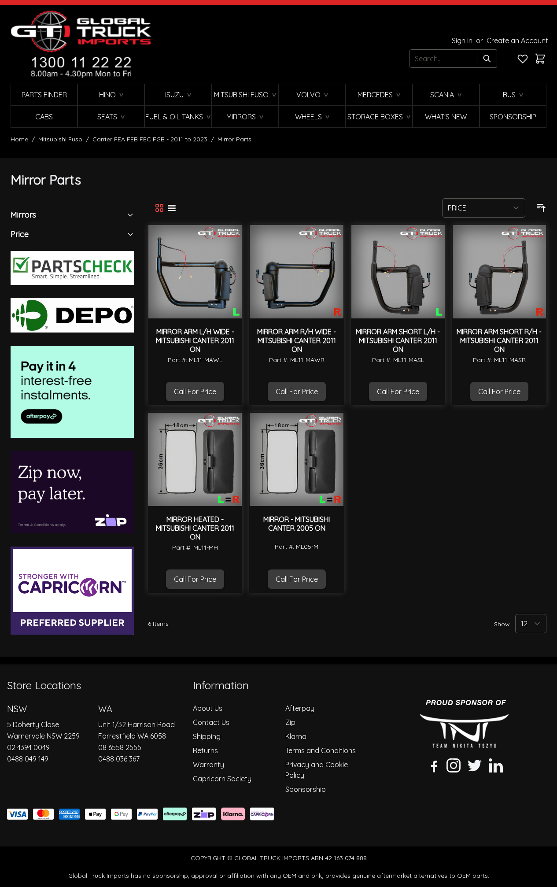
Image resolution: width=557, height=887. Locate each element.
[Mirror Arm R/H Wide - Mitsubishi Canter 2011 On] (296, 271)
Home (19, 139)
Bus (509, 94)
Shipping (207, 736)
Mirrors (241, 116)
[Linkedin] (496, 765)
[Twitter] (475, 765)
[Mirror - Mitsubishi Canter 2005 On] (296, 459)
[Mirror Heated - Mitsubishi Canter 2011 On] (195, 459)
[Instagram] (453, 765)
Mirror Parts (234, 139)
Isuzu (174, 94)
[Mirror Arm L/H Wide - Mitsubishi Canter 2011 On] (195, 271)
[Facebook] (432, 765)
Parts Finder (44, 94)
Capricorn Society (222, 778)
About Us (207, 708)
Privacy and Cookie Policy (316, 770)
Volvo (308, 94)
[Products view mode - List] (171, 208)
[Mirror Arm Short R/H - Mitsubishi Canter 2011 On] (499, 271)
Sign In (463, 40)
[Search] (487, 58)
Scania (442, 94)
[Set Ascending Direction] (541, 208)
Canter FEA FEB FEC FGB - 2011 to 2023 (149, 139)
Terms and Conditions (320, 750)
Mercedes (375, 94)
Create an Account (517, 40)
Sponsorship (513, 116)
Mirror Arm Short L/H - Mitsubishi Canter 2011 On (398, 340)
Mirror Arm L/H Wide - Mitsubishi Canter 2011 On (195, 340)
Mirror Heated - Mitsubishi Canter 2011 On (195, 528)
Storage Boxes (375, 116)
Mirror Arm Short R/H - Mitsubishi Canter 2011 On (499, 340)
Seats (107, 116)
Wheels (308, 116)
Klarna (295, 736)
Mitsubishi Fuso (241, 94)
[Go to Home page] (81, 44)
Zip (290, 722)
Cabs (44, 116)
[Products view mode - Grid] (159, 208)
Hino (107, 94)
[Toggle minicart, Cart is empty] (540, 59)
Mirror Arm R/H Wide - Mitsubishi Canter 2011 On (296, 340)
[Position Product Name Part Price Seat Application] (483, 208)
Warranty (208, 764)
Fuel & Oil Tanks (174, 116)
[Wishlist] (523, 59)
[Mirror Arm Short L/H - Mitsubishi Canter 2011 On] (398, 271)
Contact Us (211, 722)
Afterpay (299, 708)
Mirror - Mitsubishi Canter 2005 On (296, 523)
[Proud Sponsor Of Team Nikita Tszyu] (464, 724)
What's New (446, 116)
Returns (205, 750)
